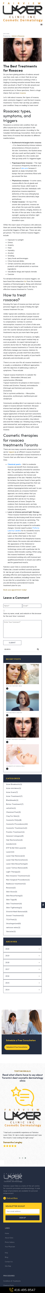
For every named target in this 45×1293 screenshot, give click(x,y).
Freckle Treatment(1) (15, 832)
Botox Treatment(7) (14, 804)
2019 (7, 956)
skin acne (24, 168)
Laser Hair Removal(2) (15, 856)
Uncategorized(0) (13, 923)
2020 (7, 949)
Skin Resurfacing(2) (14, 895)
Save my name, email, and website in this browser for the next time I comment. (22, 614)
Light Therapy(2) (13, 872)
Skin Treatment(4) (14, 903)
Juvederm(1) (11, 844)
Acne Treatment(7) (14, 796)
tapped (11, 452)
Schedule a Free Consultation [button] (16, 1047)
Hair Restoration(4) (14, 840)
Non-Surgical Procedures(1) (18, 880)
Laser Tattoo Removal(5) (17, 868)
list (25, 281)
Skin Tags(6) (11, 899)
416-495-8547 (24, 1290)
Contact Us (9, 1262)
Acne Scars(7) (12, 792)
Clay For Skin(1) (12, 816)
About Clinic (9, 1238)
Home (7, 1233)
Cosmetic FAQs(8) (14, 820)
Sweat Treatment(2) (15, 915)
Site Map (8, 1266)
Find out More (12, 1198)
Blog (6, 1257)
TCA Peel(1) (11, 919)
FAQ (6, 1253)
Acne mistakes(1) (13, 788)
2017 (7, 969)
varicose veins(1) (13, 927)
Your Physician (10, 1247)
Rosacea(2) (11, 888)
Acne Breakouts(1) (14, 784)
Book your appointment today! (15, 590)
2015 (7, 983)
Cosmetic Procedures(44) (17, 824)
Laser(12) (10, 852)
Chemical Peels (8, 1285)
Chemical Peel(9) (13, 812)
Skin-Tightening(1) (14, 907)
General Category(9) (15, 836)
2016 (7, 976)
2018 (7, 962)
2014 (7, 990)
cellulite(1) (11, 808)
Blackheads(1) (12, 800)
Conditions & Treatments (12, 1281)
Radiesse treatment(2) (16, 884)
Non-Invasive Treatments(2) (18, 876)
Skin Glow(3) (11, 892)
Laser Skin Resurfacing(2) (17, 864)
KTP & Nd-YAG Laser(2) (16, 848)
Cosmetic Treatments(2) (16, 828)
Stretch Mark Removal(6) (16, 911)
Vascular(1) (11, 931)
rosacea (23, 93)
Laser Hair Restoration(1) (17, 860)
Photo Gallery (9, 1242)
